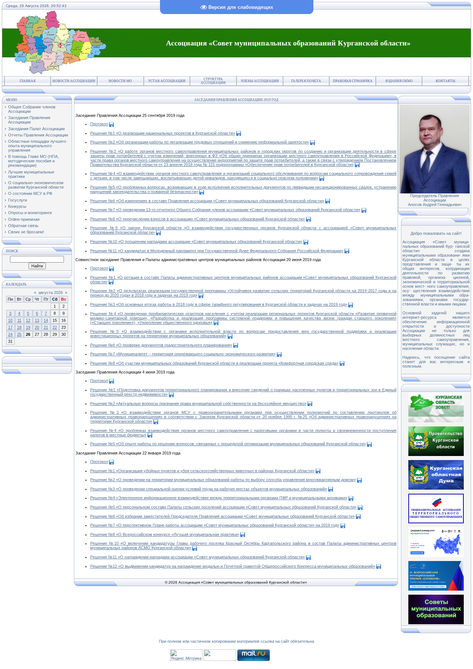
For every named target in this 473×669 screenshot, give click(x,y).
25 (19, 334)
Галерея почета (306, 81)
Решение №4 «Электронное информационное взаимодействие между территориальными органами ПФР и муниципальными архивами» (218, 498)
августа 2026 (50, 292)
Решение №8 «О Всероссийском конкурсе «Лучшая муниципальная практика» (164, 534)
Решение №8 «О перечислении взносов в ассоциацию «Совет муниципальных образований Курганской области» (197, 219)
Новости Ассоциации (73, 81)
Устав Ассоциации (167, 81)
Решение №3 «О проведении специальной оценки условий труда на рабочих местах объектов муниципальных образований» (208, 489)
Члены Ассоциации (260, 81)
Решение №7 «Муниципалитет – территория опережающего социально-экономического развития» (183, 354)
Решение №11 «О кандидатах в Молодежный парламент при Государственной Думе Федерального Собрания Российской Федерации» (216, 251)
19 (28, 327)
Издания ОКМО (399, 81)
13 (37, 320)
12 (28, 320)
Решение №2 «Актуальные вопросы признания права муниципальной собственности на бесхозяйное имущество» (198, 403)
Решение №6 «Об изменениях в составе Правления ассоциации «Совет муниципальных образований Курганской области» (207, 201)
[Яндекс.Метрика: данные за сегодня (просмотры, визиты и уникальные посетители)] (186, 655)
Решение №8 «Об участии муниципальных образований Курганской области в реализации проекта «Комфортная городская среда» (214, 363)
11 (19, 320)
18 (19, 327)
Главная (27, 81)
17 (10, 327)
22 (54, 327)
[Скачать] (111, 124)
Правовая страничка (352, 81)
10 (10, 320)
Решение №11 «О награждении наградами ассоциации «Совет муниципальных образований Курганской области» (197, 557)
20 (37, 327)
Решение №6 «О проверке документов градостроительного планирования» (161, 345)
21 (46, 327)
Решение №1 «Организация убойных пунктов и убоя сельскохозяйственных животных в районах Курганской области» (202, 471)
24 (10, 334)
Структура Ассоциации (213, 81)
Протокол (99, 124)
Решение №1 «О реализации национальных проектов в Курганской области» (162, 133)
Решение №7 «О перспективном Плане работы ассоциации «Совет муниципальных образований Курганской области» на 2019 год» (214, 525)
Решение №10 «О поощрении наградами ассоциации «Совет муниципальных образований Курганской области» (196, 241)
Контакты (445, 81)
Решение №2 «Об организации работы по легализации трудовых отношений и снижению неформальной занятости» (199, 142)
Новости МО (120, 81)
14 (46, 320)
